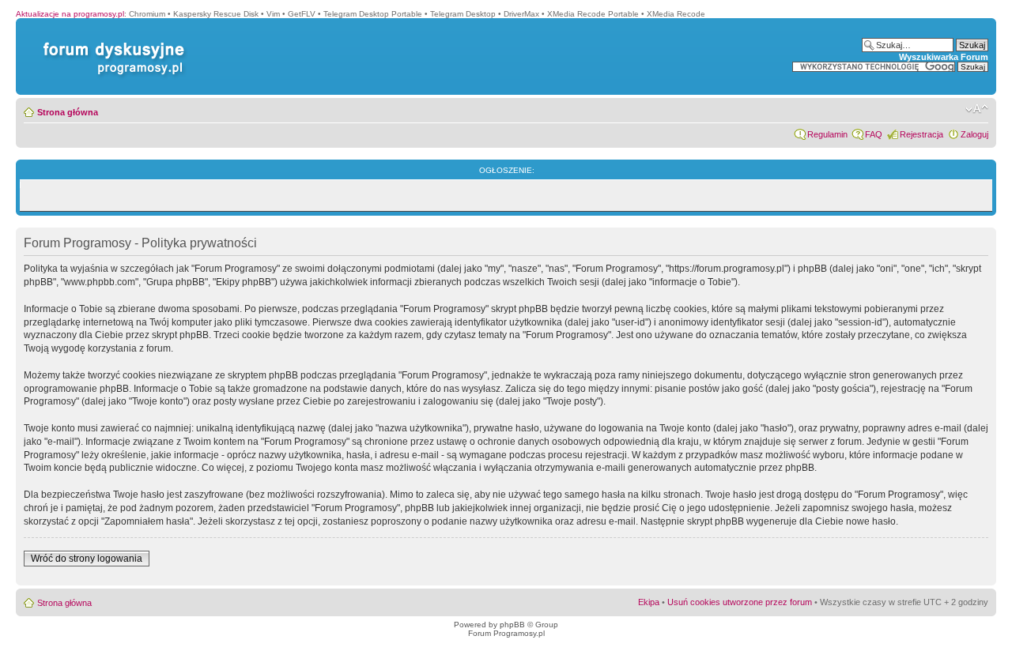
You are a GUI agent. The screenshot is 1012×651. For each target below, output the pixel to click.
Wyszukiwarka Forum (943, 57)
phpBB (512, 624)
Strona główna (67, 112)
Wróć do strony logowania (86, 558)
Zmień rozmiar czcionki (976, 109)
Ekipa (648, 602)
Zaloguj (974, 134)
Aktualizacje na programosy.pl (70, 13)
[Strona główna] (111, 42)
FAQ (873, 134)
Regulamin (827, 134)
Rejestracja (921, 134)
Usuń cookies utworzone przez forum (739, 602)
